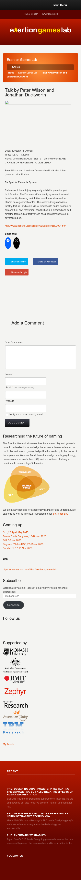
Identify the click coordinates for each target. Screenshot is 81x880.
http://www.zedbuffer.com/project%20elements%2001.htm (35, 225)
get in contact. (60, 513)
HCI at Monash (31, 13)
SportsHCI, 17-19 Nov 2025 (17, 548)
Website (10, 400)
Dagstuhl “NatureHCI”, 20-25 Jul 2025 (23, 544)
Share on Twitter (18, 261)
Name (10, 374)
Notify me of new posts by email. (26, 414)
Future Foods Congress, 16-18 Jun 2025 (24, 536)
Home (11, 72)
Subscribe (13, 605)
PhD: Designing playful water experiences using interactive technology (37, 815)
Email (20, 387)
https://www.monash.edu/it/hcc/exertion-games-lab (29, 569)
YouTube (32, 627)
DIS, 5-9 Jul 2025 (12, 540)
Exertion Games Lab (27, 72)
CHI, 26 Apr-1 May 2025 (16, 532)
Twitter (15, 627)
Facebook (23, 627)
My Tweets (8, 744)
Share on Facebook (47, 261)
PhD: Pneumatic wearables (26, 835)
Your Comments (14, 342)
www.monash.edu (50, 13)
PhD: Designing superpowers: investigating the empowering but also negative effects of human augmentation (40, 791)
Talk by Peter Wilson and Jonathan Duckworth (29, 92)
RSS (6, 627)
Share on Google (19, 272)
